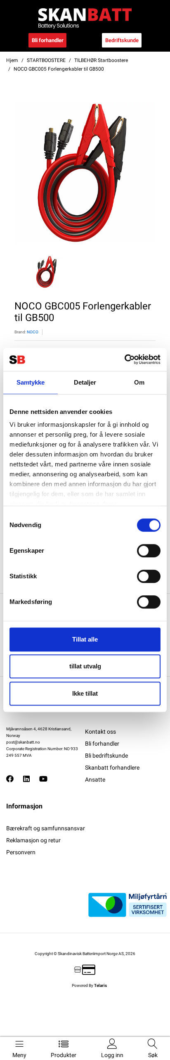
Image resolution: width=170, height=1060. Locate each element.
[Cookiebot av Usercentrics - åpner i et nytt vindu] (124, 359)
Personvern (20, 852)
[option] (85, 172)
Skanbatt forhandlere (112, 767)
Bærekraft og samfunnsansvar (45, 828)
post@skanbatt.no (23, 742)
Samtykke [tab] (31, 382)
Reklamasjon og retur (33, 840)
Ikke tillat (85, 693)
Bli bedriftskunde (106, 755)
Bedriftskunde (122, 40)
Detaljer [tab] (85, 382)
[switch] (149, 550)
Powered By (89, 985)
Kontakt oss (100, 731)
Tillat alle (85, 639)
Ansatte (95, 779)
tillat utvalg (85, 666)
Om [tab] (139, 382)
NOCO (32, 332)
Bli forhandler (48, 40)
